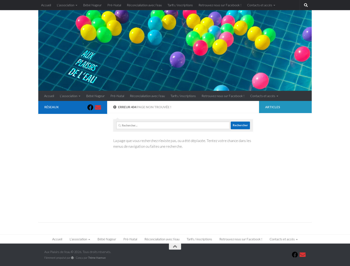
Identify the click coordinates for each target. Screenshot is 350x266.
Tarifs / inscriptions (180, 5)
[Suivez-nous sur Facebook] (90, 107)
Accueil (46, 5)
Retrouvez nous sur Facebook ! (219, 5)
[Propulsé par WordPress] (72, 257)
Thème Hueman (97, 257)
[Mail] (98, 107)
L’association (65, 5)
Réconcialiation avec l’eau (144, 5)
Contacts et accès (259, 5)
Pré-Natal (114, 5)
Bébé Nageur (92, 5)
